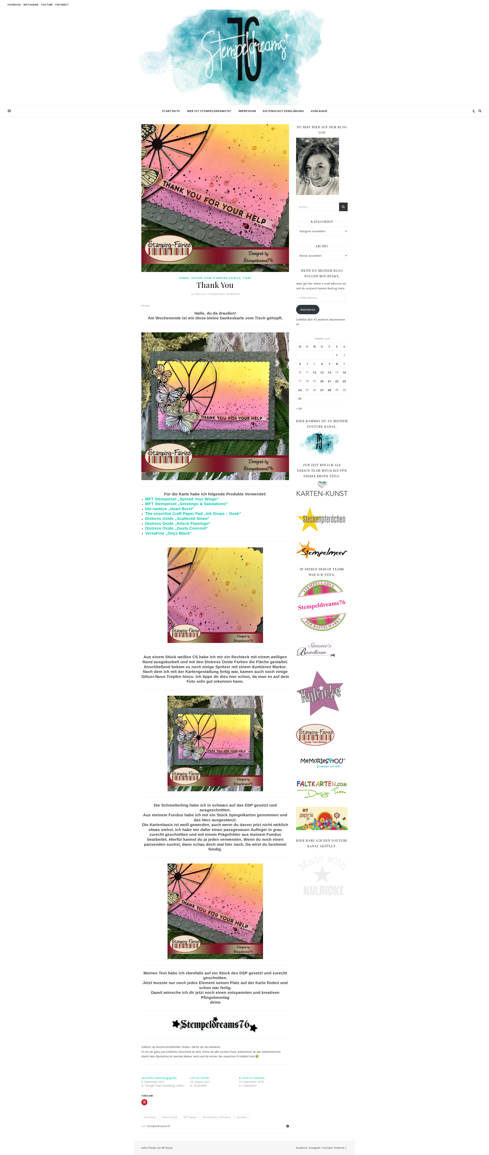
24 (300, 390)
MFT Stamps (190, 1117)
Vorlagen (319, 111)
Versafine (242, 1117)
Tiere (247, 278)
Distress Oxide (170, 1117)
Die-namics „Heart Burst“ (169, 508)
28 (329, 390)
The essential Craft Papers (216, 1117)
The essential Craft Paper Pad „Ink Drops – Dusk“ (193, 513)
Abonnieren (307, 309)
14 (329, 372)
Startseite (171, 111)
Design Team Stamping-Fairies (215, 278)
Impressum (247, 111)
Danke (184, 278)
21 (329, 381)
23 (344, 381)
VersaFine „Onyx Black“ (168, 533)
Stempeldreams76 (158, 1126)
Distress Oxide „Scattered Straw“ (177, 518)
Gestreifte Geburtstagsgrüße (159, 1078)
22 (336, 381)
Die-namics (150, 1117)
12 (314, 372)
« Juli (299, 408)
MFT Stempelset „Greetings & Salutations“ (186, 504)
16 (344, 372)
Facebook (14, 4)
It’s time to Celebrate (252, 1078)
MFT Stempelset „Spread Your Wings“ (182, 499)
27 (322, 390)
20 (322, 381)
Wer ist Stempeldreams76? (209, 111)
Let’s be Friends (199, 1078)
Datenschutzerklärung (283, 111)
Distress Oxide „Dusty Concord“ (176, 528)
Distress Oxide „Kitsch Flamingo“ (178, 523)
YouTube (47, 4)
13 (322, 372)
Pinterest (62, 4)
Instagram (30, 4)
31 (300, 398)
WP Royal (166, 1147)
